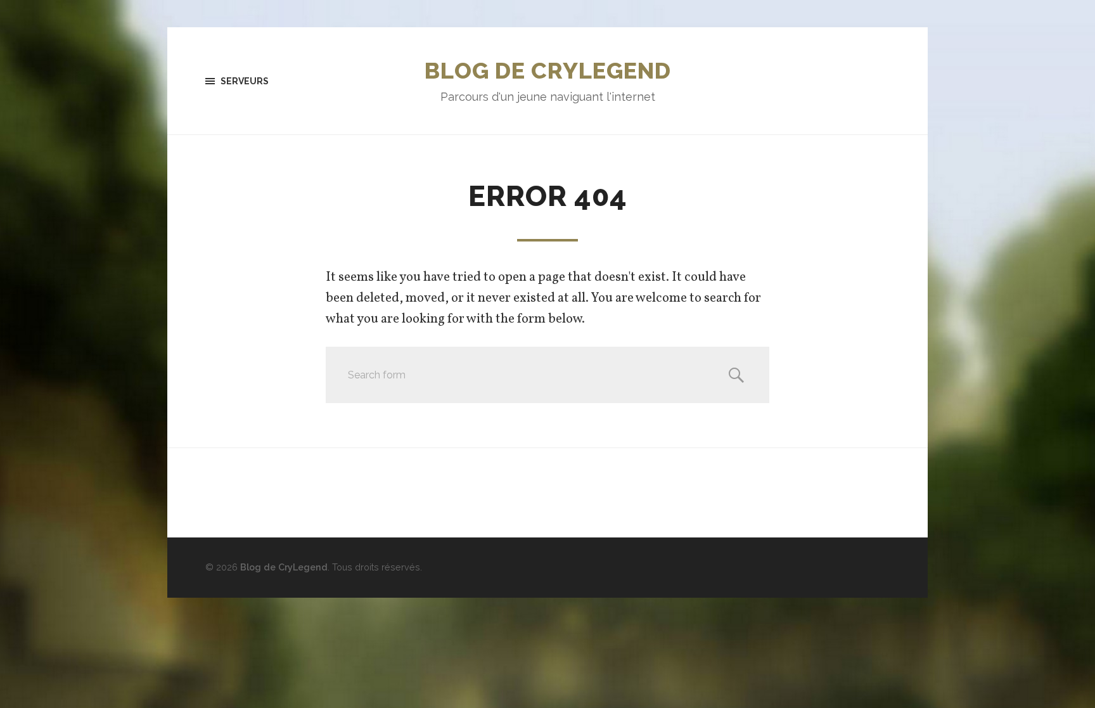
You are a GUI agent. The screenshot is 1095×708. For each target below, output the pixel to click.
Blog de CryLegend (548, 70)
